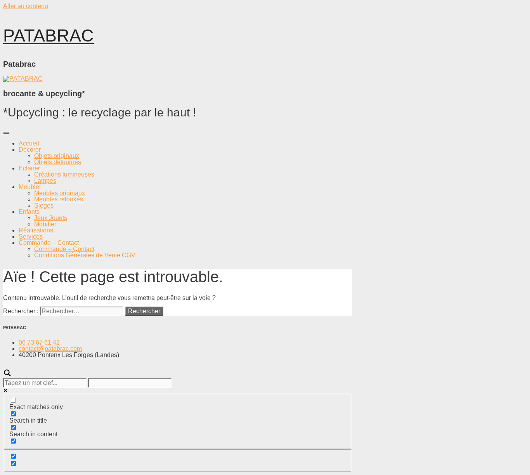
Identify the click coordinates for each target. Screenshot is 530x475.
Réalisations (36, 230)
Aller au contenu (25, 6)
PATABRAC (48, 35)
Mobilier (45, 224)
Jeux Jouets (50, 218)
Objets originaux (56, 156)
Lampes (45, 180)
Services (31, 236)
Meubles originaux (59, 193)
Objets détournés (57, 162)
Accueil (29, 143)
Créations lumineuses (64, 174)
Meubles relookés (58, 199)
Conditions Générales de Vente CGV (84, 255)
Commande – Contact (64, 249)
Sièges (44, 205)
